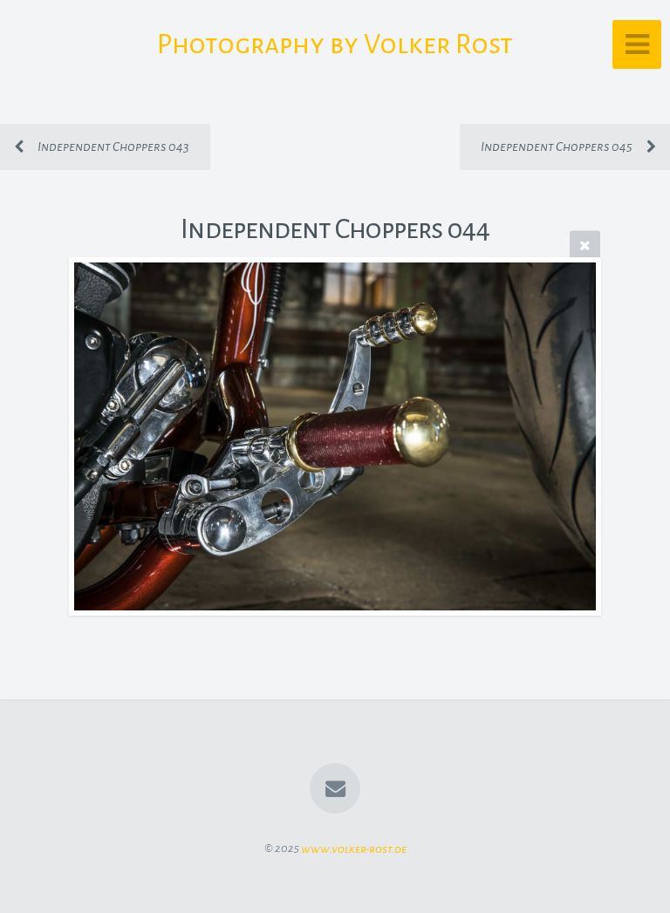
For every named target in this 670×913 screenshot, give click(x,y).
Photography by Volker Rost (335, 44)
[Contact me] (335, 788)
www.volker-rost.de (354, 848)
